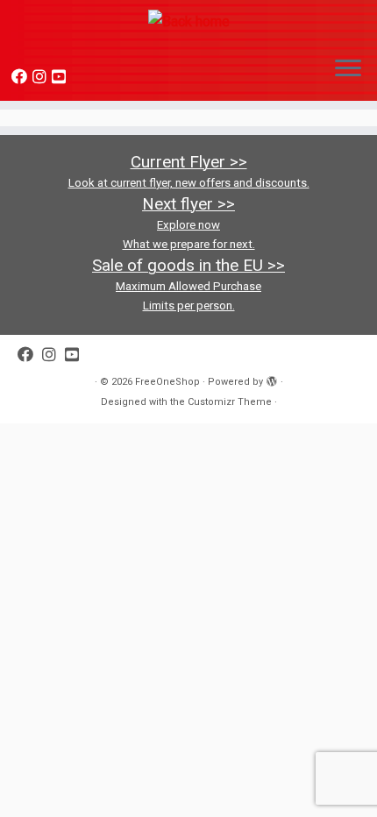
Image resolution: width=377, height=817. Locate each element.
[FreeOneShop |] (188, 21)
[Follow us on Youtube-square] (61, 76)
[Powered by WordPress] (272, 379)
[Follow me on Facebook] (21, 76)
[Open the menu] (348, 69)
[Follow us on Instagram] (42, 76)
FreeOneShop (167, 381)
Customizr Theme (230, 402)
